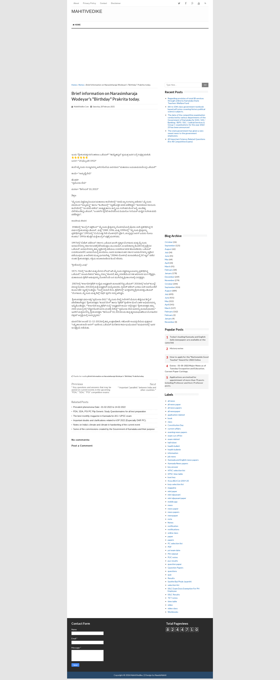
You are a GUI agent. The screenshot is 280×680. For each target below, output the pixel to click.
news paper (173, 508)
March (167, 266)
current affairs (174, 428)
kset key (171, 477)
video (170, 605)
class (170, 422)
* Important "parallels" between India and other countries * (137, 388)
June (167, 256)
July (166, 252)
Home (77, 25)
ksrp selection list (176, 484)
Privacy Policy (89, 3)
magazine (172, 488)
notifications (173, 529)
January (168, 273)
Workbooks (173, 612)
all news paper (174, 404)
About (76, 3)
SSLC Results (174, 594)
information (173, 453)
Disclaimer (116, 3)
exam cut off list (175, 435)
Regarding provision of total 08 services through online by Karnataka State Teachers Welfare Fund (186, 101)
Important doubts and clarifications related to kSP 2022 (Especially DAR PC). (109, 420)
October (169, 242)
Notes (81, 85)
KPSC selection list (176, 470)
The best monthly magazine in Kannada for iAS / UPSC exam (102, 416)
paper (170, 536)
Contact (103, 3)
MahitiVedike (86, 11)
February (169, 270)
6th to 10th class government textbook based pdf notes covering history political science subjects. (186, 109)
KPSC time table (175, 474)
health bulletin (174, 449)
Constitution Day (175, 425)
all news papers (175, 408)
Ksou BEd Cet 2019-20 (178, 481)
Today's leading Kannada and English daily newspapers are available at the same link (185, 340)
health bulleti (174, 446)
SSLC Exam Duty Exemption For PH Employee (183, 589)
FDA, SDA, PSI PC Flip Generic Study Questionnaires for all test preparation (109, 411)
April (167, 263)
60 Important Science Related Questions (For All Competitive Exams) (186, 140)
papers (171, 540)
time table (172, 601)
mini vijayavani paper (177, 498)
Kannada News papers (178, 463)
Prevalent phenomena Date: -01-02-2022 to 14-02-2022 (99, 407)
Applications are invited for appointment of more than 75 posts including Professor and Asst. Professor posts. (184, 381)
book (170, 418)
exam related (174, 439)
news (170, 505)
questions (172, 571)
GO (205, 85)
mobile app (172, 501)
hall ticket (172, 442)
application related (176, 415)
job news (172, 456)
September (170, 245)
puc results (173, 561)
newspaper (173, 515)
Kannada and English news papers (183, 460)
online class (173, 533)
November (169, 280)
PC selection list (175, 543)
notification (173, 526)
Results (171, 578)
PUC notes (173, 557)
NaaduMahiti (160, 675)
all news (171, 401)
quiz (169, 574)
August (168, 249)
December (169, 277)
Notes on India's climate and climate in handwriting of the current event (106, 424)
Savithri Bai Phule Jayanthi (179, 581)
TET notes (173, 598)
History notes (176, 348)
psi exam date (174, 550)
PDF (170, 547)
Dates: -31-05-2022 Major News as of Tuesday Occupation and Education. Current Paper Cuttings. (185, 368)
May (167, 259)
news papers (173, 512)
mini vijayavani (174, 494)
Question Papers (175, 567)
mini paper (172, 491)
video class (173, 608)
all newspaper (174, 411)
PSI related (173, 554)
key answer (173, 467)
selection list (173, 585)
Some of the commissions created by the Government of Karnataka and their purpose (114, 429)
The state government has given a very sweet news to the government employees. (185, 133)
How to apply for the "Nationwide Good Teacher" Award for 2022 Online (189, 358)
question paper (175, 564)
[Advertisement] (140, 53)
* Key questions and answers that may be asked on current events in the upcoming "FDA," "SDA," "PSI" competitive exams (91, 390)
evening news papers (177, 432)
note (170, 519)
